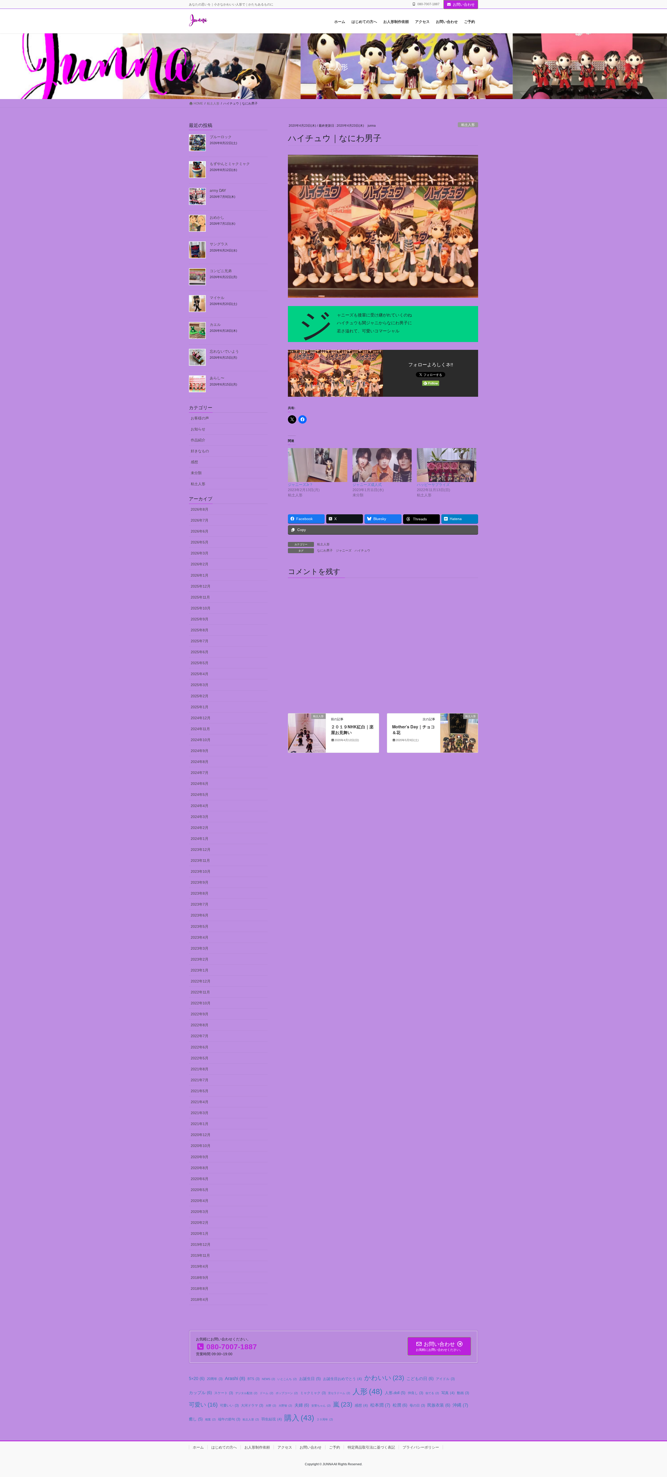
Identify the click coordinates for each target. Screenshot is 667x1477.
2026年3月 (199, 553)
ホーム (198, 1447)
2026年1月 (199, 575)
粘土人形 (468, 125)
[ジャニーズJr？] (317, 465)
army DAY (218, 190)
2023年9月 (199, 882)
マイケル (217, 297)
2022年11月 (200, 992)
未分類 (196, 473)
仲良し (415, 1393)
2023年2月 (199, 959)
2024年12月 (201, 718)
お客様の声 (200, 418)
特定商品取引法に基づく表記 (371, 1447)
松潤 (400, 1405)
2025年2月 (199, 696)
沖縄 (460, 1405)
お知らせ (198, 429)
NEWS (268, 1379)
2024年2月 (199, 828)
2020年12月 (201, 1135)
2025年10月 (201, 608)
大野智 (285, 1405)
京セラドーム (339, 1393)
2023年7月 (199, 904)
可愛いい (229, 1405)
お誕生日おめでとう (342, 1379)
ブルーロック (221, 136)
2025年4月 (199, 674)
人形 (367, 1391)
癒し (196, 1419)
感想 (194, 462)
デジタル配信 (246, 1393)
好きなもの (200, 451)
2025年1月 (199, 707)
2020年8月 (199, 1168)
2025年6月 (199, 652)
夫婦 (301, 1405)
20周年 (215, 1379)
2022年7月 (199, 1036)
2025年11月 (200, 597)
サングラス (219, 243)
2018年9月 (199, 1277)
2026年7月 (199, 520)
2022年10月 (201, 1003)
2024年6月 (199, 784)
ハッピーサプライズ (433, 485)
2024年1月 (199, 839)
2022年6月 (199, 1047)
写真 (448, 1393)
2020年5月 (199, 1190)
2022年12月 (201, 981)
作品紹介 (198, 440)
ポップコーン (287, 1393)
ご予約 (334, 1447)
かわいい (384, 1377)
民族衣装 (438, 1405)
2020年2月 (199, 1222)
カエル (215, 324)
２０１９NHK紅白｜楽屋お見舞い (352, 729)
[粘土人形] (307, 732)
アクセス (284, 1447)
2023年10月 (201, 871)
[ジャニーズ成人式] (382, 465)
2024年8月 (199, 762)
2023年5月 (199, 926)
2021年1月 (199, 1124)
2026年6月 (199, 531)
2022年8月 (199, 1025)
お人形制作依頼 (257, 1447)
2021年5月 (199, 1091)
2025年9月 (199, 619)
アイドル (445, 1379)
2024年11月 (200, 729)
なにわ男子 (325, 550)
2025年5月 (199, 663)
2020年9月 (199, 1157)
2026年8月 (199, 509)
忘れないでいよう (224, 351)
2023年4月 (199, 937)
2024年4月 (199, 806)
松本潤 (380, 1405)
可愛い (203, 1404)
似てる (432, 1393)
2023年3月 (199, 948)
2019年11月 (200, 1255)
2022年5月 (199, 1058)
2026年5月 (199, 542)
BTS (254, 1379)
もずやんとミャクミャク (230, 163)
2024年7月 (199, 773)
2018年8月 (199, 1288)
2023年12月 (201, 849)
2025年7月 (199, 641)
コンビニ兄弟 (221, 270)
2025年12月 (201, 586)
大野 (270, 1405)
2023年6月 (199, 915)
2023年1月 (199, 970)
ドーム (266, 1393)
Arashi (235, 1378)
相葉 (210, 1419)
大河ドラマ (252, 1405)
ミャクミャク (313, 1393)
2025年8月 (199, 630)
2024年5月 (199, 794)
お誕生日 (310, 1378)
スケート (223, 1393)
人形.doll (395, 1392)
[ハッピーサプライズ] (446, 465)
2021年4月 (199, 1102)
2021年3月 (199, 1113)
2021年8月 (199, 1069)
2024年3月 (199, 817)
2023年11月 (200, 860)
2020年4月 (199, 1201)
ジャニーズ (343, 550)
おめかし (217, 217)
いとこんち (287, 1379)
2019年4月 (199, 1266)
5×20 (197, 1378)
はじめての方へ (224, 1447)
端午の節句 (229, 1419)
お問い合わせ (464, 4)
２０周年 (325, 1419)
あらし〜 (217, 377)
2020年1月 (199, 1233)
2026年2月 (199, 564)
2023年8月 (199, 893)
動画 (463, 1393)
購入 (299, 1418)
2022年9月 (199, 1014)
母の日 (417, 1405)
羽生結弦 (271, 1419)
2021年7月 (199, 1080)
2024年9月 (199, 751)
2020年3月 (199, 1212)
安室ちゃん (321, 1405)
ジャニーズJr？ (300, 485)
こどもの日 (420, 1378)
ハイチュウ (362, 550)
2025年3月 (199, 685)
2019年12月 (201, 1244)
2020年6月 (199, 1179)
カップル (200, 1392)
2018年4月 (199, 1299)
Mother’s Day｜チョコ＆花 (413, 729)
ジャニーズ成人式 (367, 485)
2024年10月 (201, 740)
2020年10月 (201, 1146)
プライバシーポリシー (421, 1447)
